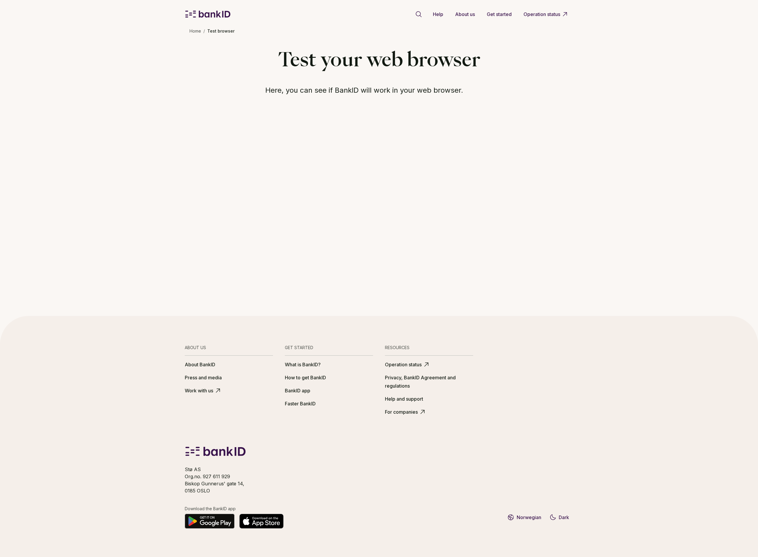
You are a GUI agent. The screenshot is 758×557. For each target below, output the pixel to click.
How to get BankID (305, 378)
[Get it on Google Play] (210, 521)
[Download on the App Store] (261, 521)
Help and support (404, 399)
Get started (499, 14)
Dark (564, 517)
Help (438, 14)
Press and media (203, 378)
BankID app (297, 391)
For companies (401, 412)
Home (195, 30)
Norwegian (529, 517)
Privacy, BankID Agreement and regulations (420, 382)
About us (465, 14)
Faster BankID (300, 404)
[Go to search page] (419, 14)
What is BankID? (303, 364)
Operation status (541, 14)
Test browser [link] (221, 30)
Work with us (199, 391)
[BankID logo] (208, 14)
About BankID (200, 364)
